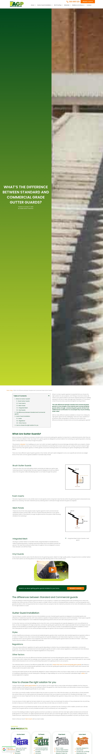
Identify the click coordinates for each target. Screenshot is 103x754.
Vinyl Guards (21, 410)
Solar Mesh (82, 734)
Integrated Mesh (23, 408)
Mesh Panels (21, 405)
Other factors (22, 423)
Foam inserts (22, 403)
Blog (11, 390)
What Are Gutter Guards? (23, 399)
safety (83, 673)
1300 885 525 (74, 1)
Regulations (22, 421)
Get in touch (28, 719)
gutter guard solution (30, 685)
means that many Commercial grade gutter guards (67, 664)
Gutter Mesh (21, 734)
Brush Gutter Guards (23, 401)
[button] (33, 5)
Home (8, 390)
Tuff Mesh (41, 734)
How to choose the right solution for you (27, 425)
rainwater (22, 444)
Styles (20, 418)
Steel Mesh (61, 734)
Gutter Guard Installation (23, 416)
